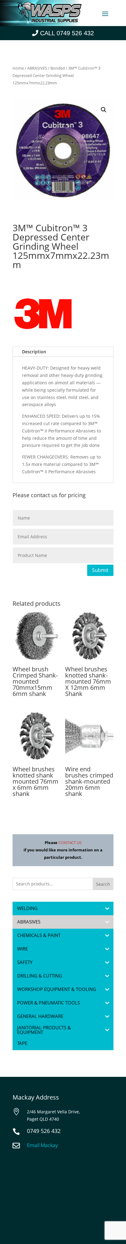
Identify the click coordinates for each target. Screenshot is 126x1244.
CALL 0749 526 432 (67, 33)
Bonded (57, 68)
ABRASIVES (37, 68)
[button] (103, 109)
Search (103, 884)
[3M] (43, 315)
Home (18, 68)
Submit (100, 570)
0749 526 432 (44, 1131)
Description (34, 352)
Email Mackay (42, 1145)
